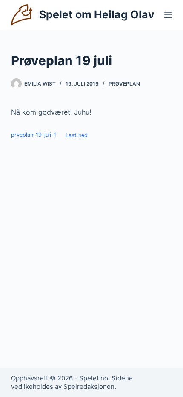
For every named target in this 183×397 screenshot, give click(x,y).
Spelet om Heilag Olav (96, 14)
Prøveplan (124, 84)
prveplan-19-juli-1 (33, 135)
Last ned (77, 135)
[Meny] (168, 15)
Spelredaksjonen (88, 387)
